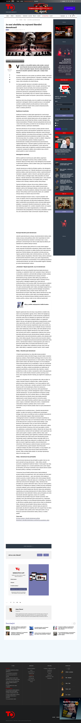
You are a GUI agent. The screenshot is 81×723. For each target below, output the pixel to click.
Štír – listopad (68, 677)
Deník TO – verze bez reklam (61, 96)
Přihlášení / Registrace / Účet (49, 668)
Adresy (49, 673)
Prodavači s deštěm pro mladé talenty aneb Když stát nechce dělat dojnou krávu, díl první (66, 628)
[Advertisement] (33, 222)
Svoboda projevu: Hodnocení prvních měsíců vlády (66, 164)
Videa (7, 15)
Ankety (21, 1)
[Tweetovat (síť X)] (10, 77)
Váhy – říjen (68, 683)
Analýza (7, 29)
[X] (68, 1)
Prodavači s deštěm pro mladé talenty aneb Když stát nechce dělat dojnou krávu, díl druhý (18, 628)
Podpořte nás (31, 676)
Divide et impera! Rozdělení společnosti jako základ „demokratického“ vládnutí (43, 633)
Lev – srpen (68, 694)
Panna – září (68, 689)
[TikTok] (74, 1)
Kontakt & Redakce (31, 668)
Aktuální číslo (31, 673)
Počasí (18, 1)
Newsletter (36, 1)
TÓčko (57, 137)
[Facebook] (66, 1)
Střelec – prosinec (69, 672)
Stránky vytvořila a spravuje (22, 720)
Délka (56, 101)
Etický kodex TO (31, 671)
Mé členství (49, 671)
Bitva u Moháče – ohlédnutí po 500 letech (66, 170)
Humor (38, 15)
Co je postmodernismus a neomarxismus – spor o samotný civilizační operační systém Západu (66, 633)
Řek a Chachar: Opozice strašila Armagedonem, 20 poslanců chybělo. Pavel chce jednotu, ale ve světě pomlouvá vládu (66, 175)
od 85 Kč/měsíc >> (40, 8)
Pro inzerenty (31, 678)
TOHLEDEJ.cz (13, 1)
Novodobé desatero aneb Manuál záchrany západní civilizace (41, 628)
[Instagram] (70, 1)
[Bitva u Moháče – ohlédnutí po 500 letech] (64, 203)
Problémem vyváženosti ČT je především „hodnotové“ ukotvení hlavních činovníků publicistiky (19, 633)
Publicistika (18, 15)
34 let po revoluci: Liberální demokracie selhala (28, 518)
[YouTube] (72, 1)
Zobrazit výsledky (64, 128)
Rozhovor (25, 15)
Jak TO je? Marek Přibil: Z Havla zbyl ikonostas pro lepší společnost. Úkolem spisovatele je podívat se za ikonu (63, 151)
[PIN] (10, 79)
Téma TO (34, 15)
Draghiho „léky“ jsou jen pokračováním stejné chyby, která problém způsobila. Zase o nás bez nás (66, 181)
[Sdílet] (10, 75)
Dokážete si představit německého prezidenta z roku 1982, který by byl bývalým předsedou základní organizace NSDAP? (66, 188)
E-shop (51, 15)
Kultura (30, 15)
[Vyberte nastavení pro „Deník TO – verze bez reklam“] (62, 92)
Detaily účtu (49, 675)
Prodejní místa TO (31, 679)
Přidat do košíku (65, 109)
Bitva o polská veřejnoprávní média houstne (37, 304)
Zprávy (12, 15)
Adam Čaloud (10, 69)
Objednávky (49, 670)
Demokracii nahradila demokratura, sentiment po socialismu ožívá (32, 520)
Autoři (31, 670)
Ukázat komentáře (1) (28, 546)
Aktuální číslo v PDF (49, 676)
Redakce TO (59, 153)
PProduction (29, 720)
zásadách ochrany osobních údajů (19, 593)
